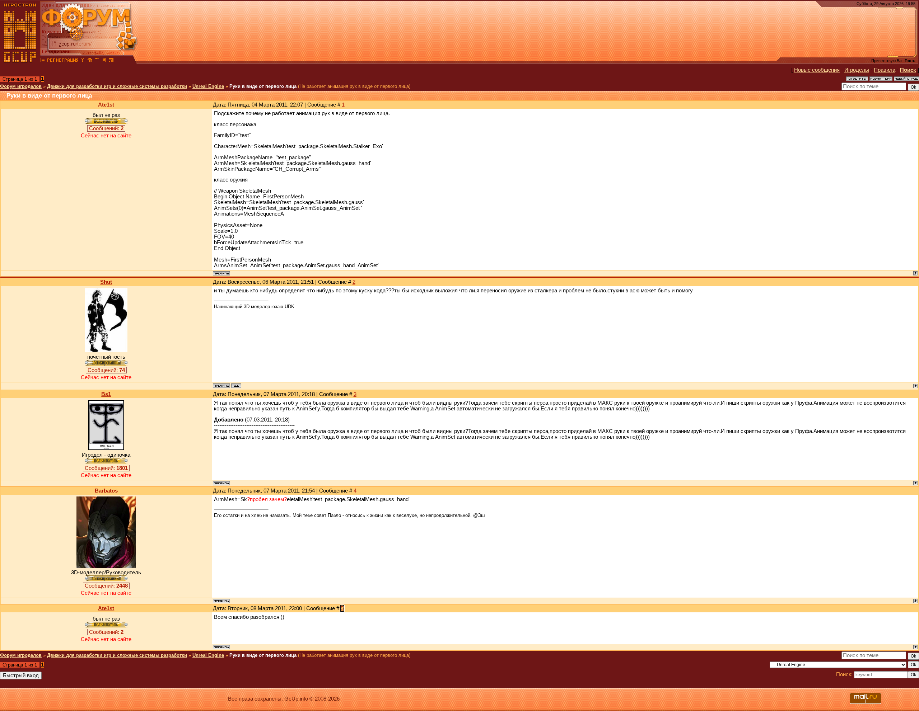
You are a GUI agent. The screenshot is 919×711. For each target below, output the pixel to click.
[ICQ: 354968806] (236, 385)
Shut (106, 282)
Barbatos (106, 491)
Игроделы (856, 70)
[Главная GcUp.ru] (20, 61)
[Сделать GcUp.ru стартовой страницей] (89, 61)
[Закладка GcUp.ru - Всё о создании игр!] (97, 61)
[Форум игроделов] (42, 61)
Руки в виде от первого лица (263, 86)
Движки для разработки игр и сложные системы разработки (117, 86)
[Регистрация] (62, 61)
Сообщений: (106, 128)
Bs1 (106, 394)
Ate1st (106, 105)
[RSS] (111, 61)
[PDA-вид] (104, 61)
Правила (884, 70)
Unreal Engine (208, 86)
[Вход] (82, 61)
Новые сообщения (817, 70)
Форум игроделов (21, 86)
